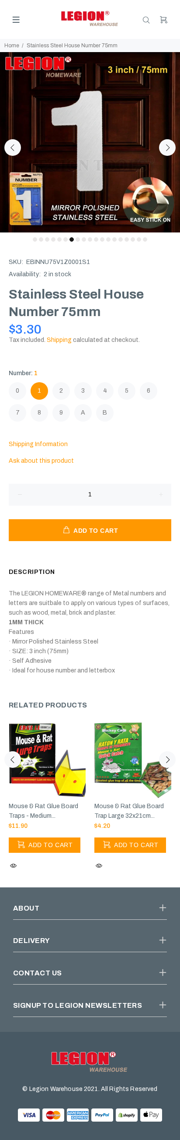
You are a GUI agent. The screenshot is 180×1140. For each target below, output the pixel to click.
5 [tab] (59, 239)
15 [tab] (120, 239)
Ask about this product (41, 460)
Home (11, 45)
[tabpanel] (90, 142)
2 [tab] (41, 239)
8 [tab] (78, 239)
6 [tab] (65, 239)
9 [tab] (84, 239)
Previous (12, 147)
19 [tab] (145, 239)
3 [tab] (47, 239)
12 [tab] (102, 239)
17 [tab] (133, 239)
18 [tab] (139, 239)
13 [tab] (108, 239)
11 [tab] (96, 239)
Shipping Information (38, 444)
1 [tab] (35, 239)
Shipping (59, 340)
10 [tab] (90, 239)
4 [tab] (53, 239)
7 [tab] (71, 239)
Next (167, 147)
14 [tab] (114, 239)
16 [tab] (127, 239)
